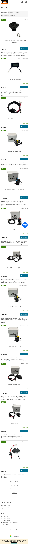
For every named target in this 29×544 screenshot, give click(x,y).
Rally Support (17, 529)
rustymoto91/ (6, 524)
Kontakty (3, 509)
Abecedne (12, 15)
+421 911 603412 (6, 518)
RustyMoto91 (11, 529)
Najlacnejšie (10, 12)
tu (23, 541)
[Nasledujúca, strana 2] (14, 485)
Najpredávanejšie (5, 15)
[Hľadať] (18, 1)
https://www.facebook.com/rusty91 (10, 522)
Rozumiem (14, 542)
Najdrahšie (17, 12)
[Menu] (25, 1)
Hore (15, 492)
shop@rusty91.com (7, 516)
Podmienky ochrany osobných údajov (8, 507)
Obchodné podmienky (5, 505)
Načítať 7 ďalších (14, 481)
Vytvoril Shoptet (15, 536)
